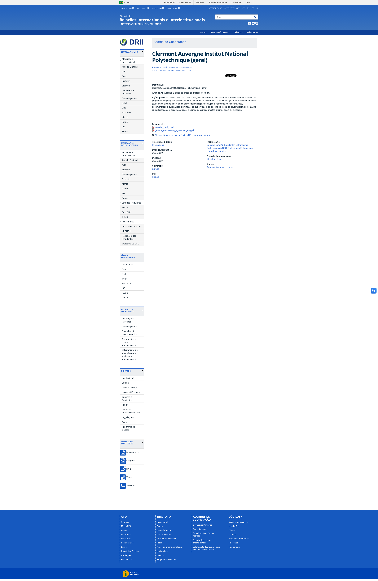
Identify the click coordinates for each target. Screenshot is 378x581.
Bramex (126, 85)
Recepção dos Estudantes (129, 237)
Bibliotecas (126, 538)
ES (253, 8)
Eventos (126, 421)
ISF (123, 288)
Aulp (124, 71)
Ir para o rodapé (173, 8)
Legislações (128, 417)
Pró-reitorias (126, 559)
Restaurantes (127, 542)
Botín (124, 76)
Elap (124, 107)
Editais (232, 530)
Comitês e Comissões (127, 398)
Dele (124, 269)
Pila (123, 126)
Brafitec (126, 80)
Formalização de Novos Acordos (130, 333)
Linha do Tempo (130, 387)
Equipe (125, 382)
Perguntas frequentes (220, 32)
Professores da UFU (217, 148)
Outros (125, 297)
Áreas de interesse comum (220, 167)
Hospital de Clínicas (130, 551)
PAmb (125, 292)
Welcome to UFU (130, 243)
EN (248, 8)
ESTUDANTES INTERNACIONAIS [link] (129, 144)
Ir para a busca (158, 8)
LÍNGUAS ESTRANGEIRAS (128, 256)
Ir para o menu (143, 8)
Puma (125, 131)
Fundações (126, 555)
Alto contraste (231, 8)
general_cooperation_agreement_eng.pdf (174, 130)
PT (243, 8)
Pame (125, 121)
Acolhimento (128, 221)
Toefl (124, 278)
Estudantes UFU (215, 145)
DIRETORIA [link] (126, 371)
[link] (132, 52)
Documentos (132, 452)
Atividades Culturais (132, 226)
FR (257, 8)
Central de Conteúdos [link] (127, 443)
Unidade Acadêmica (216, 151)
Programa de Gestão (128, 428)
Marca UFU (126, 526)
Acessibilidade (215, 8)
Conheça (125, 522)
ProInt (125, 404)
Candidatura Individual (128, 92)
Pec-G (125, 207)
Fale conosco (252, 32)
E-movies (126, 112)
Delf (124, 273)
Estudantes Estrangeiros (236, 145)
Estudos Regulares (131, 202)
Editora (124, 547)
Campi (124, 530)
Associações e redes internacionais (129, 342)
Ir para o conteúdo (127, 8)
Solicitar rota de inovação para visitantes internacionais (130, 354)
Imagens (130, 460)
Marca (125, 117)
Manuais (233, 534)
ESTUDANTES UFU (129, 52)
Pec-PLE (126, 212)
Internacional (158, 145)
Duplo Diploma (129, 98)
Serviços (202, 32)
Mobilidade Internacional (128, 60)
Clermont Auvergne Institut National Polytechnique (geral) (182, 135)
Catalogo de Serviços (238, 522)
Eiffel (124, 102)
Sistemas (131, 485)
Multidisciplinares (215, 159)
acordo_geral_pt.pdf (164, 127)
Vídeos (129, 477)
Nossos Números (131, 392)
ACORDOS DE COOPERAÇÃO (127, 310)
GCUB (125, 216)
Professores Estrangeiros (240, 148)
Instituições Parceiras (128, 320)
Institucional (128, 377)
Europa (155, 169)
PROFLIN (126, 283)
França (155, 177)
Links (128, 469)
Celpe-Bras (127, 264)
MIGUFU (126, 231)
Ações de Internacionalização (131, 411)
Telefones (238, 32)
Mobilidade (126, 534)
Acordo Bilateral (130, 66)
